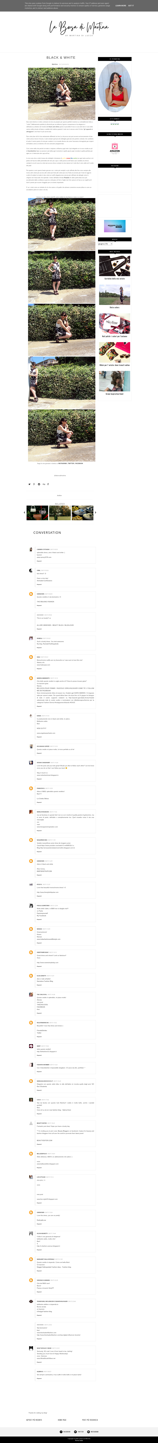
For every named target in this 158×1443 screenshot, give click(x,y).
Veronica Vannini (43, 1280)
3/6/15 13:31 (50, 976)
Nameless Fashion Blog (45, 981)
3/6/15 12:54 (54, 905)
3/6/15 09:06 (48, 615)
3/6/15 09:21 (44, 657)
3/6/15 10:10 (54, 678)
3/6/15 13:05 (46, 929)
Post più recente (35, 1420)
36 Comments (64, 64)
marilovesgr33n (43, 812)
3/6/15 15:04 (45, 1046)
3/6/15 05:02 (45, 570)
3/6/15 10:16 (45, 716)
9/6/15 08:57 (47, 1371)
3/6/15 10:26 (54, 762)
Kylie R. (39, 884)
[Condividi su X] (28, 484)
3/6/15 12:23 (46, 884)
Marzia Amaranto (43, 678)
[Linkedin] (116, 124)
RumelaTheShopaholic (51, 644)
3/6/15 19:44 (52, 1233)
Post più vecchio (89, 1420)
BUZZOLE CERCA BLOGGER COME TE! (71, 688)
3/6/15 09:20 (46, 638)
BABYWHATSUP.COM (44, 871)
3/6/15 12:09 (48, 861)
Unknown (40, 594)
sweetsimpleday (42, 952)
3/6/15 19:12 (50, 1177)
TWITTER (71, 463)
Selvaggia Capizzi (43, 746)
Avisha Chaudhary (43, 762)
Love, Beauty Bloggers (61, 1131)
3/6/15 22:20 (54, 1280)
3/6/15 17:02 (45, 1100)
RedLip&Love (41, 1220)
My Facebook (41, 915)
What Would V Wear (44, 1348)
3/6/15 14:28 (51, 994)
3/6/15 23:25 (56, 1348)
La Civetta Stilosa (43, 798)
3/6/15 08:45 (48, 594)
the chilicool (42, 994)
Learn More (120, 6)
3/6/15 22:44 (72, 1301)
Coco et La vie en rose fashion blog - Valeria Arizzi (54, 1110)
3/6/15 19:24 (48, 1212)
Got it (131, 6)
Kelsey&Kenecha (43, 1023)
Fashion (59, 495)
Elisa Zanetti (41, 976)
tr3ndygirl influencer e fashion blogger (52, 1301)
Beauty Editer (42, 1123)
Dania (39, 716)
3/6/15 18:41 (51, 1154)
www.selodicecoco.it (45, 1081)
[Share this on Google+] (33, 484)
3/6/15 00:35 (54, 549)
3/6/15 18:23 (51, 1123)
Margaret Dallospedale (45, 1259)
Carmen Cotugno (43, 549)
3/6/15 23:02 (48, 1325)
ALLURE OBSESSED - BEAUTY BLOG (50, 625)
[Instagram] (111, 124)
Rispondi (39, 561)
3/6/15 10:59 (49, 788)
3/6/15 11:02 (53, 812)
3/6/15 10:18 (54, 746)
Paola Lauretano (43, 905)
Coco (39, 1100)
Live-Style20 (41, 1177)
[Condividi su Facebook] (47, 484)
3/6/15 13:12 (53, 952)
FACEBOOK (41, 1007)
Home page (62, 1420)
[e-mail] (118, 124)
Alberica (40, 1371)
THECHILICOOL (42, 1004)
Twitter (39, 1033)
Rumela (39, 638)
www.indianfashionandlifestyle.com (48, 939)
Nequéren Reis (42, 840)
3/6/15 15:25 (54, 1065)
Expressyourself (42, 913)
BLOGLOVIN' (69, 625)
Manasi (39, 929)
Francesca (40, 788)
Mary (39, 1046)
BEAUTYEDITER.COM (44, 1140)
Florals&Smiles (42, 1030)
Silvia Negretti (42, 1233)
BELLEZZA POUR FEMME (46, 688)
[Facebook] (114, 124)
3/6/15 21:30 (59, 1259)
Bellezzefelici (42, 1154)
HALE (38, 657)
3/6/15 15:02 (53, 1023)
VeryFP (51, 1288)
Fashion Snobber (43, 1065)
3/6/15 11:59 (51, 840)
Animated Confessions (44, 580)
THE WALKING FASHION (45, 602)
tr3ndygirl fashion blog (44, 1311)
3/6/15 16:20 (57, 1081)
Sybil (38, 570)
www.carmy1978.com (44, 557)
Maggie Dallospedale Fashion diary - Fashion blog (54, 1267)
